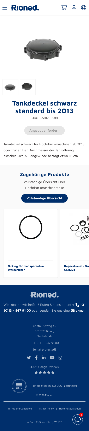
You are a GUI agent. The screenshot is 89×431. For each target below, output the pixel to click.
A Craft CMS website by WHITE (44, 422)
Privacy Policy (46, 408)
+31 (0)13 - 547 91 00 (44, 343)
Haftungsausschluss (70, 408)
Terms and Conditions (20, 408)
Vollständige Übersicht (44, 198)
